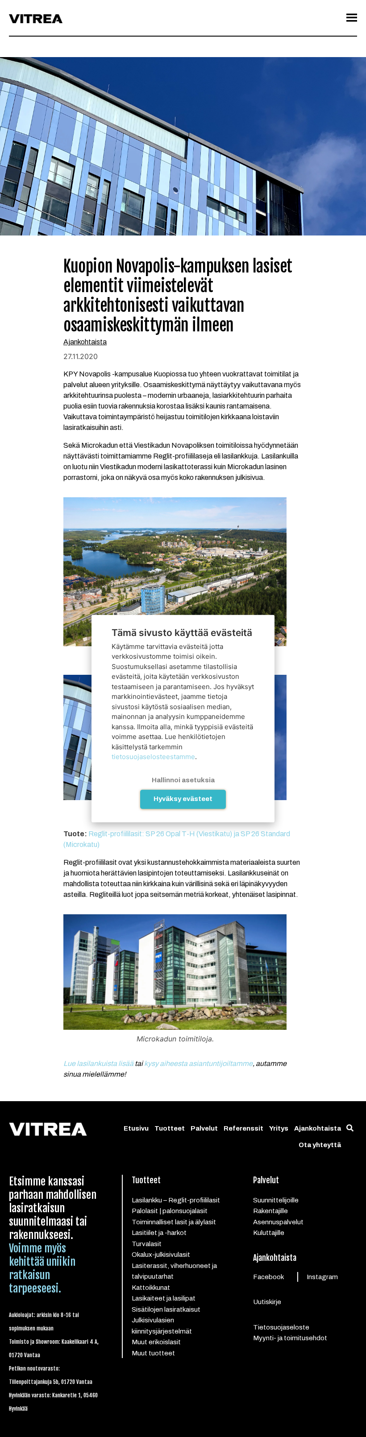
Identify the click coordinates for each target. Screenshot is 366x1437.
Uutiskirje (267, 1301)
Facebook (268, 1276)
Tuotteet (169, 1128)
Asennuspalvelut (278, 1222)
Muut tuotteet (153, 1353)
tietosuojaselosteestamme (153, 756)
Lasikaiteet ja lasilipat (163, 1298)
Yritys (278, 1128)
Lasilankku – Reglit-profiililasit (176, 1200)
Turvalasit (147, 1243)
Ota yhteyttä (320, 1144)
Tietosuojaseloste (281, 1327)
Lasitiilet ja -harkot (159, 1232)
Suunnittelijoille (276, 1200)
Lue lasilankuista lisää (98, 1063)
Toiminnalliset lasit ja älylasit (174, 1222)
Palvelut (204, 1128)
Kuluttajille (268, 1232)
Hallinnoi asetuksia (183, 779)
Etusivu (136, 1128)
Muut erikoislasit (156, 1342)
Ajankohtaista (85, 342)
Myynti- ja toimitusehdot (290, 1338)
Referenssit (243, 1128)
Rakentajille (270, 1210)
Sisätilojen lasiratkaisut (166, 1309)
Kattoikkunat (151, 1287)
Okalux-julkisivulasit (161, 1254)
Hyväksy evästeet (183, 798)
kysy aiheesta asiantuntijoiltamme (198, 1063)
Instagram (322, 1276)
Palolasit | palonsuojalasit (170, 1210)
